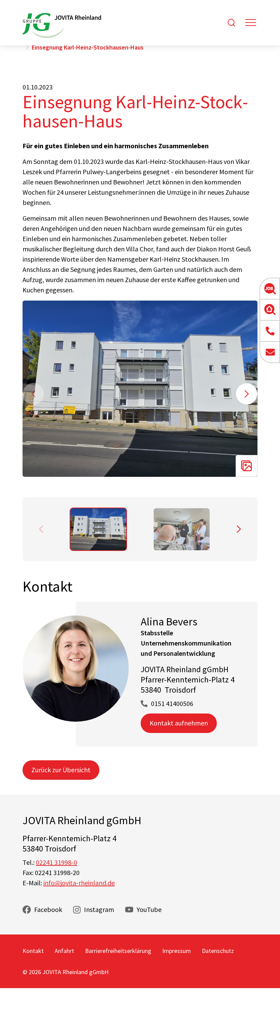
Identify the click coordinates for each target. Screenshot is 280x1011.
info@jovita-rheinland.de (79, 882)
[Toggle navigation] (250, 22)
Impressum (176, 951)
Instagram (99, 909)
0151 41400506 (172, 703)
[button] (269, 288)
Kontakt (33, 951)
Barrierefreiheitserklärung (118, 951)
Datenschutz (218, 951)
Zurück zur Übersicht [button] (60, 769)
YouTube (149, 909)
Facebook (48, 909)
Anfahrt (64, 951)
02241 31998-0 (56, 862)
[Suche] (231, 22)
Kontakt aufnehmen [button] (179, 723)
